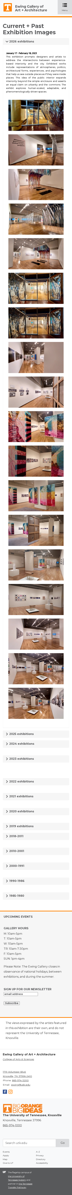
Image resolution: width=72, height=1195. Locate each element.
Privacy (40, 1155)
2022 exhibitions (21, 781)
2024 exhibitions (21, 743)
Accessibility (42, 1163)
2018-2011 (15, 836)
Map (5, 1159)
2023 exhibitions (21, 758)
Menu (67, 7)
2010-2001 (16, 851)
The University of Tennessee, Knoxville (6, 11)
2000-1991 (16, 866)
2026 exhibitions (21, 41)
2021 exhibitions (20, 796)
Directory (40, 1159)
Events (6, 1151)
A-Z (38, 1151)
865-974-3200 (20, 1080)
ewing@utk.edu (20, 1084)
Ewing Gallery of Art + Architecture (31, 8)
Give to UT (8, 1163)
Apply (6, 1155)
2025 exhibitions (21, 734)
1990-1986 (16, 881)
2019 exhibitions (21, 826)
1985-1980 (16, 895)
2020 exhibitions (21, 811)
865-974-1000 (12, 1125)
